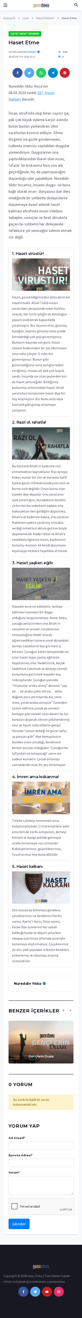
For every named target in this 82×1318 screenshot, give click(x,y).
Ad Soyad (17, 1138)
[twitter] (35, 1292)
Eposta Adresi (20, 1155)
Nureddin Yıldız (28, 984)
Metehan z (30, 51)
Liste (26, 18)
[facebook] (23, 1292)
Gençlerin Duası (41, 1056)
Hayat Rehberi (45, 18)
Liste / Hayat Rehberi (25, 33)
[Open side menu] (5, 5)
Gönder (19, 1223)
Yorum (14, 1172)
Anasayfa (9, 18)
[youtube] (47, 1292)
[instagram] (59, 1292)
